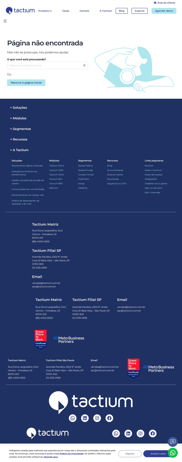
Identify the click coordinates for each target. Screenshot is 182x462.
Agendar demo (164, 11)
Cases (65, 11)
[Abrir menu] (5, 21)
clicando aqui (51, 457)
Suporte (139, 11)
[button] (164, 3)
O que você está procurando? (26, 59)
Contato (84, 11)
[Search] (84, 65)
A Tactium (106, 11)
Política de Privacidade (72, 453)
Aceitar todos (158, 453)
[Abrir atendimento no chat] (173, 442)
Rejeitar (130, 453)
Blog (121, 11)
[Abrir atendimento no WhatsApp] (173, 453)
